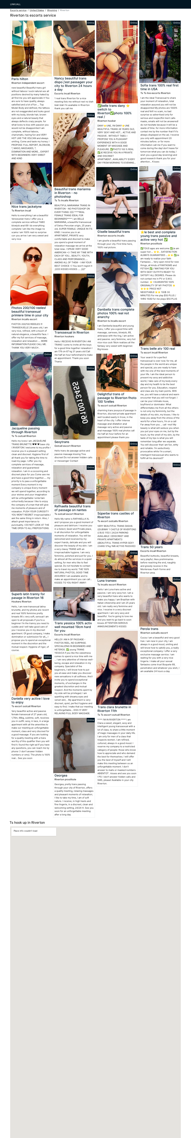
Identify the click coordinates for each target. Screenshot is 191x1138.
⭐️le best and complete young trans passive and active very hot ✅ (158, 235)
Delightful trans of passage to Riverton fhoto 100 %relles (117, 397)
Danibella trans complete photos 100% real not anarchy (115, 313)
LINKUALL (15, 4)
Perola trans (149, 629)
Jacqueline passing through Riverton (25, 430)
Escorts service (18, 10)
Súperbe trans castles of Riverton (115, 515)
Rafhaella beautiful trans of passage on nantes (72, 508)
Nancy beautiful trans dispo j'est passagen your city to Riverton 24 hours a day (73, 83)
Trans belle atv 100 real (157, 348)
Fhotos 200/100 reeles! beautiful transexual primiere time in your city (29, 311)
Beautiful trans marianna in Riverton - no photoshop (72, 192)
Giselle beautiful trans (113, 232)
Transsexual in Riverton (71, 332)
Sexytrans (61, 442)
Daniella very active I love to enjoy (30, 700)
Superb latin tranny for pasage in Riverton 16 (28, 596)
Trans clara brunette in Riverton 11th (114, 709)
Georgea (60, 775)
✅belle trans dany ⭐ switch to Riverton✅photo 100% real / (114, 111)
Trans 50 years (151, 547)
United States (37, 10)
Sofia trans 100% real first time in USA (159, 87)
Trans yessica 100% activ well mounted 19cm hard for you (73, 626)
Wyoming (52, 10)
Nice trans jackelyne (26, 206)
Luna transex (107, 580)
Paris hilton (19, 79)
